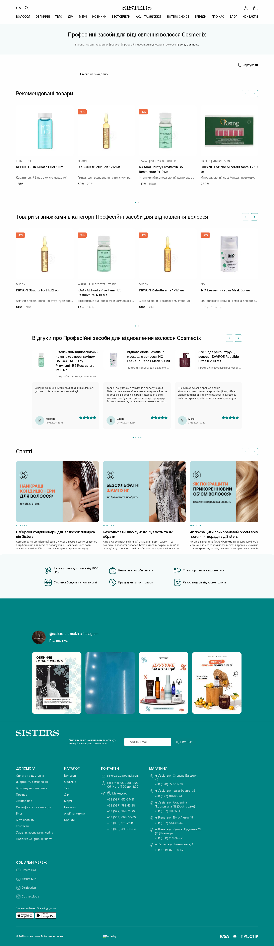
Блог (19, 813)
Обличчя (70, 781)
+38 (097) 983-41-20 (121, 811)
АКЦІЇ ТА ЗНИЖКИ (148, 16)
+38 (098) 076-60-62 (169, 850)
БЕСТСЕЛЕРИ (121, 16)
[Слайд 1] (133, 437)
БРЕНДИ (200, 16)
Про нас (21, 794)
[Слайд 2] (135, 437)
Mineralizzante (223, 161)
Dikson (82, 161)
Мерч (68, 800)
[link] (255, 7)
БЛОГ (233, 16)
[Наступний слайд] (254, 93)
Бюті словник (25, 820)
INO (203, 284)
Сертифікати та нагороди (33, 807)
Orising (205, 161)
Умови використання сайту (34, 832)
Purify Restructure (163, 161)
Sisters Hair (29, 870)
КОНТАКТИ (250, 16)
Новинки (70, 807)
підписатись (185, 742)
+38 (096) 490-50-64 (121, 829)
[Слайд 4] (140, 437)
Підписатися (59, 641)
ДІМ (71, 16)
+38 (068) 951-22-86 (121, 823)
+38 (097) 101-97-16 (168, 811)
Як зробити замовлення (32, 781)
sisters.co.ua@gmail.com (123, 775)
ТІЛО (58, 16)
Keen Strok (23, 161)
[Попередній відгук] (229, 338)
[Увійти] (246, 7)
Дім (66, 794)
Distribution (29, 887)
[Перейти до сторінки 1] (135, 202)
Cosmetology (30, 896)
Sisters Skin (29, 878)
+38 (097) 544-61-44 (169, 823)
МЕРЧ (83, 16)
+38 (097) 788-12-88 (121, 805)
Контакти (22, 826)
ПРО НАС (218, 16)
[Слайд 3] (138, 437)
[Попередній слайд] (245, 93)
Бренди (69, 820)
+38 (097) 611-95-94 (168, 796)
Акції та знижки (74, 813)
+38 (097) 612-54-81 (120, 799)
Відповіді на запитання (31, 788)
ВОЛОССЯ (23, 16)
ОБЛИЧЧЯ (43, 16)
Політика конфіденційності (34, 839)
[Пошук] (26, 7)
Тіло (67, 788)
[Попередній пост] (39, 683)
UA (18, 8)
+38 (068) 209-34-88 (169, 838)
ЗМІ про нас (24, 800)
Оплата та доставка (30, 775)
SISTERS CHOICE (177, 16)
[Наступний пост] (235, 683)
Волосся (70, 775)
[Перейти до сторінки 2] (138, 202)
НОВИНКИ (99, 16)
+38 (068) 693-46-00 (121, 817)
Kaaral (143, 161)
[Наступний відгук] (238, 338)
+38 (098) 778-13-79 (169, 784)
